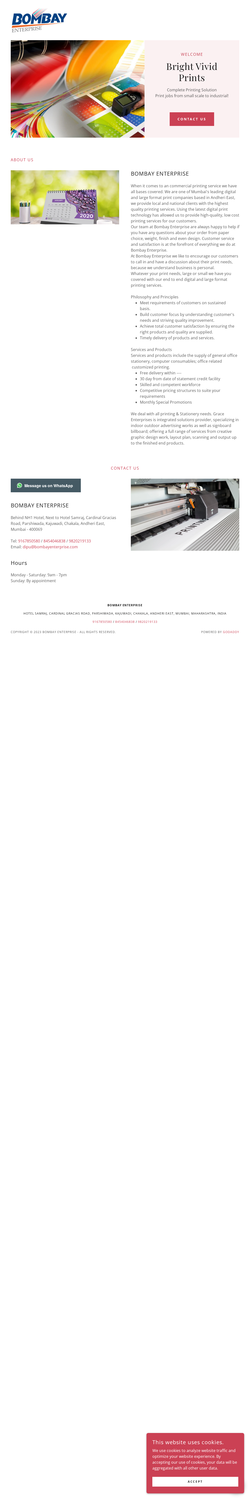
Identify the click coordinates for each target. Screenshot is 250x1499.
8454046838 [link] (54, 541)
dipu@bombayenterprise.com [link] (50, 547)
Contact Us (192, 119)
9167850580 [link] (29, 541)
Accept (195, 1482)
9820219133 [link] (80, 541)
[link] (39, 19)
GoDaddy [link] (231, 632)
